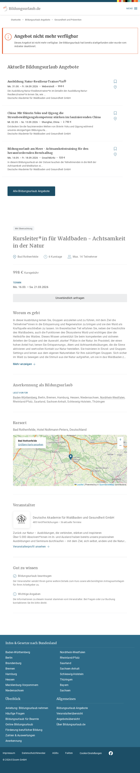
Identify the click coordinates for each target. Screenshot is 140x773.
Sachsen (65, 690)
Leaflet (79, 484)
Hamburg (11, 674)
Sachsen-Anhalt (69, 668)
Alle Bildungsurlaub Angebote (31, 191)
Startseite (16, 19)
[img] (70, 460)
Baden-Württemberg (25, 397)
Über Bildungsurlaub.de (71, 724)
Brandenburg (13, 663)
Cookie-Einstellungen (91, 753)
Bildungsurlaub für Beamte (22, 719)
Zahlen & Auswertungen (20, 735)
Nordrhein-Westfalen (112, 397)
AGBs (55, 753)
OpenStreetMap (106, 484)
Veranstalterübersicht (70, 713)
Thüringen (66, 679)
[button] (70, 458)
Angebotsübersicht (68, 719)
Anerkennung (13, 740)
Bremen (10, 668)
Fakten (69, 753)
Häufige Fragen (15, 713)
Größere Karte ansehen (30, 444)
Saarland (65, 663)
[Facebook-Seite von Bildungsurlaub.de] (111, 753)
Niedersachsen (14, 690)
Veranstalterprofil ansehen (29, 546)
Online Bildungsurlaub (19, 724)
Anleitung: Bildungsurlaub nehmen (26, 708)
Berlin (8, 657)
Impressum (9, 753)
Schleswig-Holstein (71, 674)
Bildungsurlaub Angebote (37, 19)
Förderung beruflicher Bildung (23, 730)
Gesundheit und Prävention (68, 19)
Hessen (10, 679)
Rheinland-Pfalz (70, 657)
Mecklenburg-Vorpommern (21, 685)
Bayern (64, 685)
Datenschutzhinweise (33, 753)
